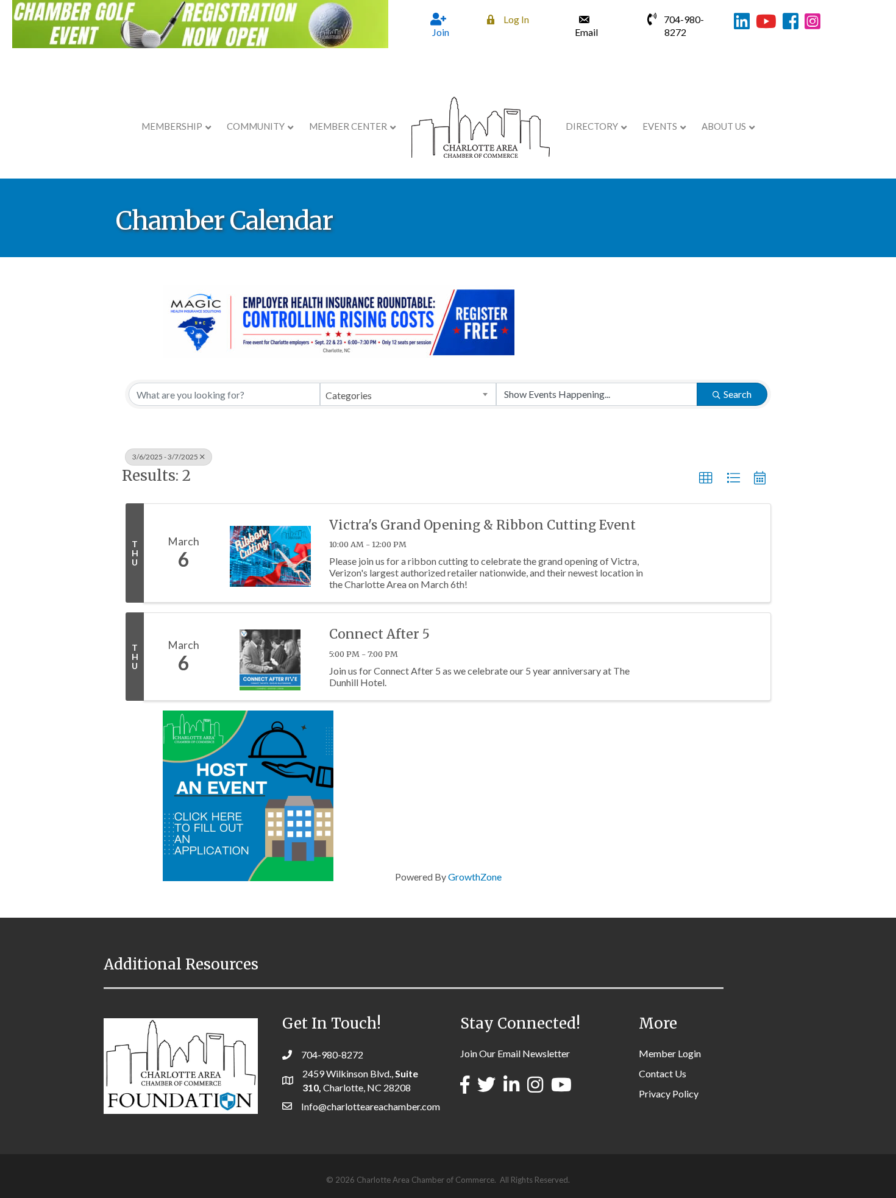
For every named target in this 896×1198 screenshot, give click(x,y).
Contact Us (662, 1073)
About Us (724, 126)
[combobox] (408, 394)
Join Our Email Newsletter (515, 1053)
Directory (592, 126)
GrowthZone (475, 876)
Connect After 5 (379, 634)
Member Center (348, 126)
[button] (706, 478)
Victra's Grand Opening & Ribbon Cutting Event (482, 525)
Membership (171, 126)
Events (659, 126)
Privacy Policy (669, 1093)
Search (738, 394)
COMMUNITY (256, 126)
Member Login (670, 1053)
